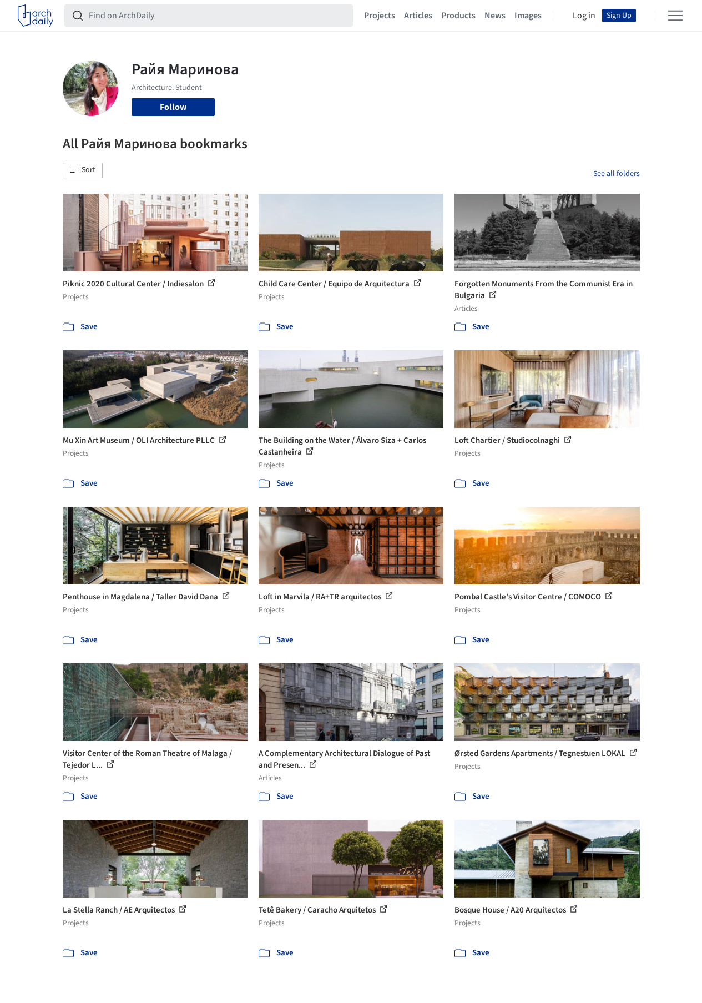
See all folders (616, 174)
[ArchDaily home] (35, 15)
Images (528, 15)
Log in (584, 15)
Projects (379, 15)
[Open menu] (675, 15)
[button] (83, 170)
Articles (418, 15)
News (495, 15)
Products (458, 15)
